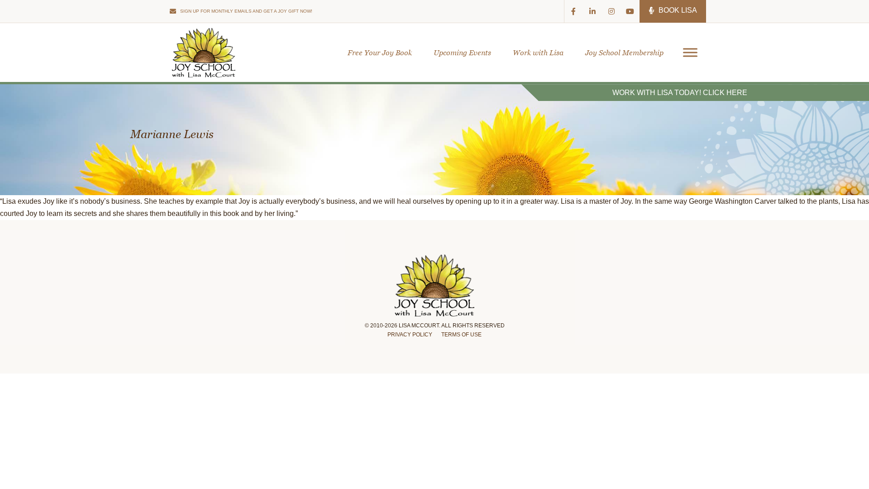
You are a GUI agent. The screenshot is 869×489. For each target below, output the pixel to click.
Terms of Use (461, 334)
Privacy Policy (409, 334)
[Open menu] (686, 52)
